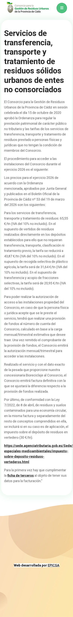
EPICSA (53, 565)
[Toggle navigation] (62, 8)
